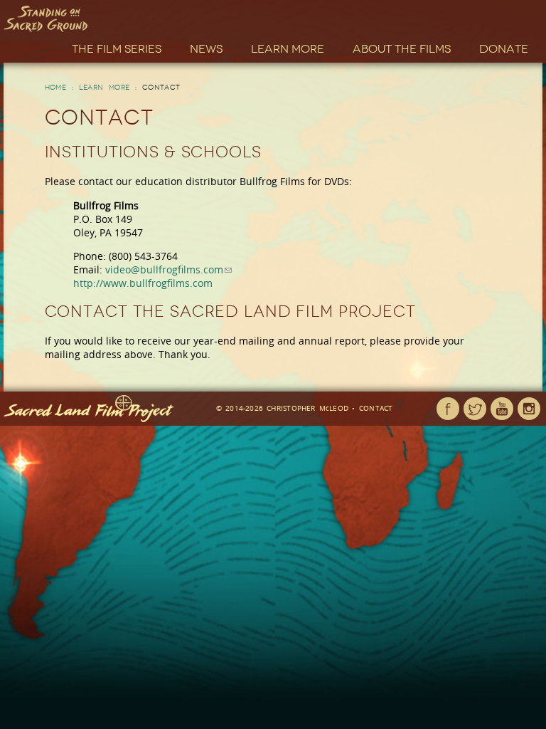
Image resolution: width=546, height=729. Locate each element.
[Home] (45, 19)
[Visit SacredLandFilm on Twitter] (474, 408)
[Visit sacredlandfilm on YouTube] (501, 408)
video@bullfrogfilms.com (164, 269)
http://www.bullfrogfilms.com (143, 283)
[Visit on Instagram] (528, 408)
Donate (503, 49)
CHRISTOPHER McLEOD (307, 408)
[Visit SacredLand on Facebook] (447, 408)
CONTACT (375, 408)
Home (56, 87)
